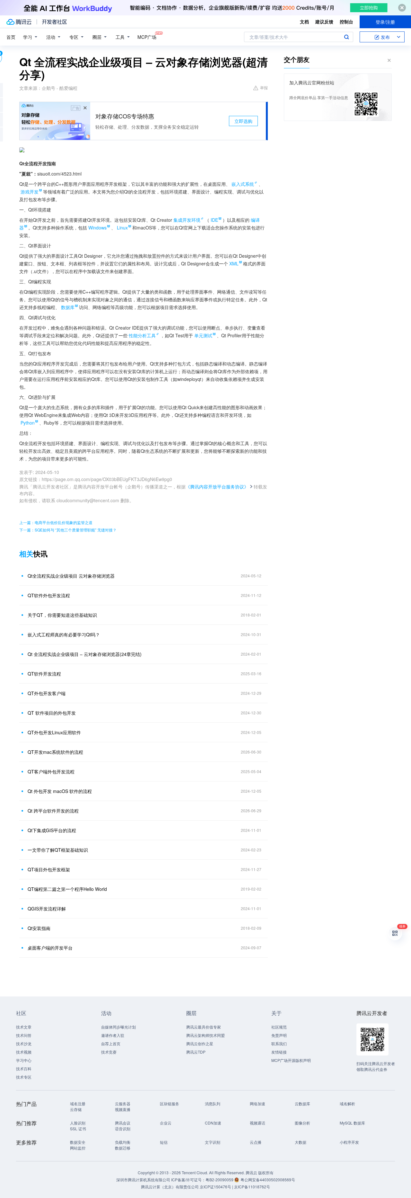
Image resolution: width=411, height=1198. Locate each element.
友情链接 (279, 1052)
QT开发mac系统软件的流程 (55, 752)
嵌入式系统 (243, 184)
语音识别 (122, 1128)
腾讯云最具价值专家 (203, 1027)
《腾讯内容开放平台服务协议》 (217, 486)
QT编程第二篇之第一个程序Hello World (67, 889)
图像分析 (302, 1122)
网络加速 (257, 1103)
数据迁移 (122, 1148)
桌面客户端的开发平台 (50, 947)
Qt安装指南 (39, 928)
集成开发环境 (186, 220)
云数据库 (302, 1103)
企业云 (165, 1122)
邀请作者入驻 (112, 1035)
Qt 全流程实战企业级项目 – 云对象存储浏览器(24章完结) (85, 654)
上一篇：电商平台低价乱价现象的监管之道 (55, 522)
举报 (264, 87)
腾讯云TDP (196, 1052)
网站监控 (77, 1148)
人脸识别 (77, 1122)
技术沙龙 (23, 1043)
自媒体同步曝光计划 (118, 1027)
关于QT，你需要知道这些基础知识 (62, 615)
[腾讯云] (18, 22)
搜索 (346, 37)
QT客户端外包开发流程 (51, 771)
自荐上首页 (110, 1043)
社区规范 (279, 1027)
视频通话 (257, 1122)
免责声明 (279, 1035)
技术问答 (23, 1035)
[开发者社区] (54, 21)
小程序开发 (349, 1142)
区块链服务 (169, 1103)
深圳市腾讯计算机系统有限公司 (143, 1179)
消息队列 (212, 1103)
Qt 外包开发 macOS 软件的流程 (60, 791)
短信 (164, 1142)
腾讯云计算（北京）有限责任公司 (170, 1186)
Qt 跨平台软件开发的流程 (53, 810)
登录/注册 (385, 22)
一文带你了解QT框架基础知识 (58, 850)
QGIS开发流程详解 (47, 908)
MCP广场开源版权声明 (291, 1060)
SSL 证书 (78, 1128)
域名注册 (77, 1103)
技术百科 (23, 1068)
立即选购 (243, 121)
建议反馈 (324, 21)
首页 (10, 37)
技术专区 (23, 1077)
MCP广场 (146, 37)
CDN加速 (213, 1122)
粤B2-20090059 (220, 1179)
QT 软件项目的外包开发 (52, 713)
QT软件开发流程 (44, 673)
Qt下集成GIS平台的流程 (52, 830)
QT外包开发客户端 (47, 693)
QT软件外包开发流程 (49, 595)
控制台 (346, 21)
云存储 (76, 1109)
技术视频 (23, 1052)
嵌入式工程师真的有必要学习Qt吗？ (64, 634)
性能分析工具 (142, 335)
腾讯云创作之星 (199, 1043)
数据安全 (77, 1142)
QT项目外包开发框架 (49, 869)
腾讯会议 (122, 1122)
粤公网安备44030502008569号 (267, 1179)
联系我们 (279, 1043)
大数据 (300, 1142)
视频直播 (122, 1109)
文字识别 (212, 1142)
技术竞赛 (109, 1052)
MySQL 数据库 (352, 1122)
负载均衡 (122, 1142)
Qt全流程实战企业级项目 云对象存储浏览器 (71, 576)
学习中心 (23, 1060)
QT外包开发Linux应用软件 (54, 732)
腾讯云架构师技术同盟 (205, 1035)
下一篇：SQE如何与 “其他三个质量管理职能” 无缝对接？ (68, 529)
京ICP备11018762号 (252, 1186)
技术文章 (23, 1027)
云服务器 (122, 1103)
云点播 (255, 1142)
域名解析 (347, 1103)
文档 (304, 21)
